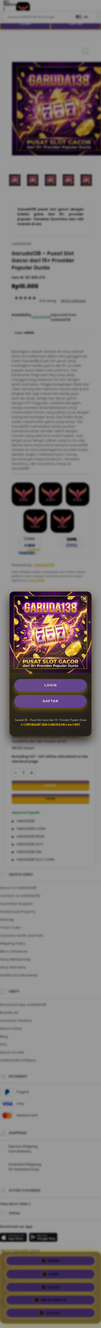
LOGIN (50, 685)
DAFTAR (50, 701)
